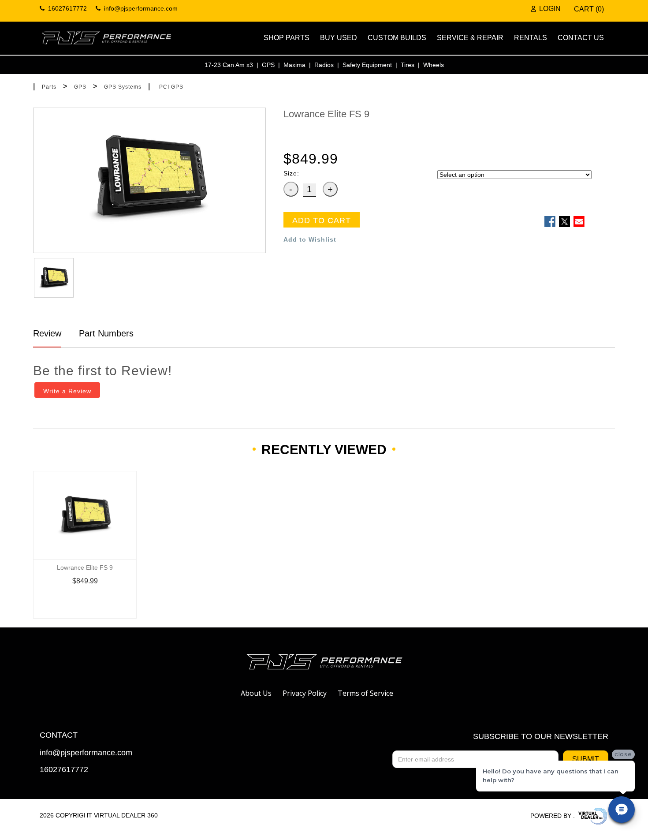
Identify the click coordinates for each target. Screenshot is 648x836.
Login (550, 8)
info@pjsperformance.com (86, 753)
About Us (256, 693)
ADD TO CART (321, 220)
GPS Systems (123, 87)
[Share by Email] (579, 221)
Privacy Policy (305, 693)
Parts (49, 87)
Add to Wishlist (309, 239)
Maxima (294, 64)
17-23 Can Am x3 (229, 64)
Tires (407, 64)
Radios (324, 64)
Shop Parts (286, 37)
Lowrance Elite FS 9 (85, 567)
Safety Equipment (367, 64)
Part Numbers (105, 333)
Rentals (530, 37)
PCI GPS (171, 87)
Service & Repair (470, 37)
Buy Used (338, 37)
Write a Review (67, 391)
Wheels (433, 64)
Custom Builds (397, 37)
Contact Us (581, 37)
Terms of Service (365, 693)
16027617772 (64, 769)
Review (47, 333)
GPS (268, 64)
